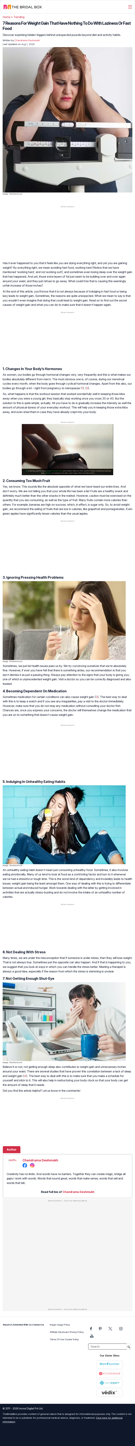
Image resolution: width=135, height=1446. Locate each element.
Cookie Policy (72, 1339)
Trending (18, 17)
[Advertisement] (67, 235)
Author (12, 1149)
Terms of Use (57, 1339)
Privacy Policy (77, 1332)
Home (6, 17)
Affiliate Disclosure (59, 1332)
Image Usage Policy (60, 1324)
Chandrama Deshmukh (40, 1160)
